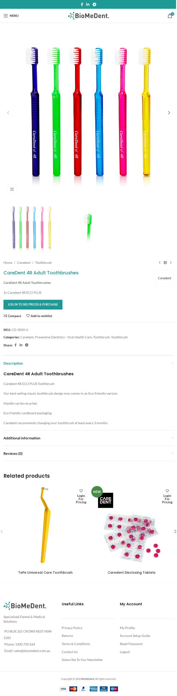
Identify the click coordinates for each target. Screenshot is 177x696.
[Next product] (171, 262)
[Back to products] (165, 262)
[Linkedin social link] (88, 4)
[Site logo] (88, 15)
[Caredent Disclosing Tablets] (132, 526)
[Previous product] (159, 262)
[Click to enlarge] (12, 189)
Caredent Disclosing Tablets (132, 572)
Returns (67, 636)
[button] (8, 112)
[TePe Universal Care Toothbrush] (45, 526)
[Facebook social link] (82, 4)
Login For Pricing (81, 499)
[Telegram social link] (94, 4)
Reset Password (131, 644)
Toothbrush (43, 262)
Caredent (23, 262)
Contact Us (70, 652)
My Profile (127, 628)
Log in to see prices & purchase (33, 304)
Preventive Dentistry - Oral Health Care (63, 337)
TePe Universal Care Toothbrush (45, 572)
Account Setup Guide (135, 636)
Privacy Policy (72, 628)
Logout (125, 652)
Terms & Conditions (76, 644)
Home (7, 262)
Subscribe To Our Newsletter (82, 660)
